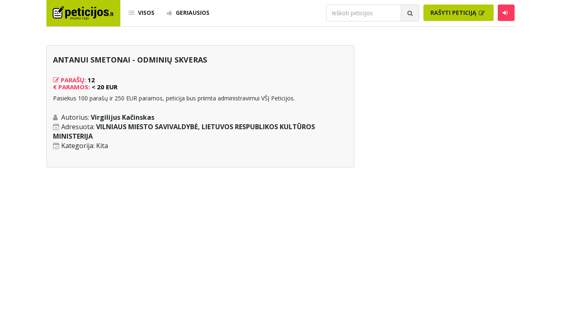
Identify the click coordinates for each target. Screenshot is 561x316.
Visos (145, 12)
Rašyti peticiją (454, 12)
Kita (102, 145)
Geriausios (191, 12)
